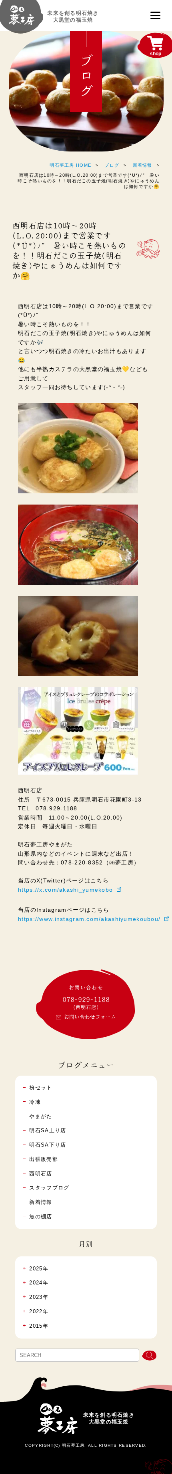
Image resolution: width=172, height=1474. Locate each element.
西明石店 (40, 1174)
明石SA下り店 (47, 1145)
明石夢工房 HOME (70, 165)
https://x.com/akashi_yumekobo (65, 889)
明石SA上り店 (47, 1130)
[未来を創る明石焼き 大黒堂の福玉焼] (21, 19)
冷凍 (35, 1102)
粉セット (40, 1087)
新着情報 (142, 165)
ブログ (111, 165)
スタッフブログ (49, 1188)
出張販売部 (43, 1159)
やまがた (40, 1116)
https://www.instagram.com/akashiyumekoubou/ (89, 919)
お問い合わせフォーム (90, 1017)
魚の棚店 (40, 1217)
